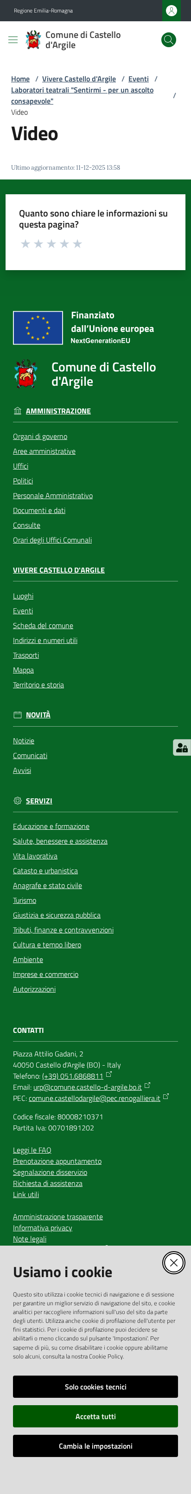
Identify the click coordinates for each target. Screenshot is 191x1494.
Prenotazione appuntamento (57, 1161)
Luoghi (23, 595)
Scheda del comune (43, 625)
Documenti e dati (39, 510)
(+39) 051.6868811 (72, 1075)
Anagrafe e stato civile (47, 885)
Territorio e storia (38, 684)
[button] (168, 39)
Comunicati (30, 755)
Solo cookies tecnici (96, 1386)
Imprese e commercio (45, 974)
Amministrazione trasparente (58, 1216)
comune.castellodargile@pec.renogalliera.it (94, 1098)
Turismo (24, 900)
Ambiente (28, 959)
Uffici (20, 465)
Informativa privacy (42, 1227)
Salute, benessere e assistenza (60, 840)
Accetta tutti (96, 1416)
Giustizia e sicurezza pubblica (57, 914)
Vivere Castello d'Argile (79, 78)
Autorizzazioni (34, 988)
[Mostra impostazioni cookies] (182, 747)
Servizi (39, 800)
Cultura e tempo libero (47, 944)
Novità (38, 714)
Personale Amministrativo (53, 495)
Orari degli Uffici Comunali (52, 539)
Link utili (26, 1194)
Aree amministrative (44, 451)
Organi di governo (40, 436)
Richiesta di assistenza (48, 1183)
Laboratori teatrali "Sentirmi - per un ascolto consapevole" (82, 95)
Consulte (26, 525)
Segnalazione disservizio (50, 1172)
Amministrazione (58, 411)
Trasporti (26, 655)
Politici (23, 480)
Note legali (29, 1238)
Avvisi (22, 770)
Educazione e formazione (51, 826)
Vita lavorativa (35, 855)
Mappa (23, 669)
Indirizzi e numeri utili (45, 640)
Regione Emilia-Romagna (43, 10)
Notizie (23, 740)
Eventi (138, 78)
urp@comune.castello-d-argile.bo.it (87, 1087)
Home (20, 78)
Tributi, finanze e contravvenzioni (63, 929)
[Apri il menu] (13, 39)
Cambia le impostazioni (96, 1445)
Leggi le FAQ (32, 1149)
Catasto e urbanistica (45, 870)
